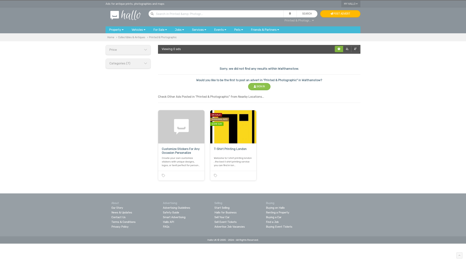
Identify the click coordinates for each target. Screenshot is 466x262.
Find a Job (272, 222)
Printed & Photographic (163, 37)
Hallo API (168, 222)
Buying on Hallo (275, 207)
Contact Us (118, 217)
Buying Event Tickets (279, 226)
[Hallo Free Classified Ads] (125, 15)
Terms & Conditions (123, 222)
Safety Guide (171, 212)
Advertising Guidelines (176, 207)
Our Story (117, 207)
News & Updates (121, 212)
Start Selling (222, 207)
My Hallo (350, 3)
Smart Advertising (174, 217)
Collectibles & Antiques (131, 37)
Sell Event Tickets (225, 222)
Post (341, 13)
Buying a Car (273, 217)
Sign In (260, 86)
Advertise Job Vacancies (229, 226)
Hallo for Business (225, 212)
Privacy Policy (120, 226)
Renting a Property (277, 212)
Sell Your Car (222, 217)
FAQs (166, 226)
